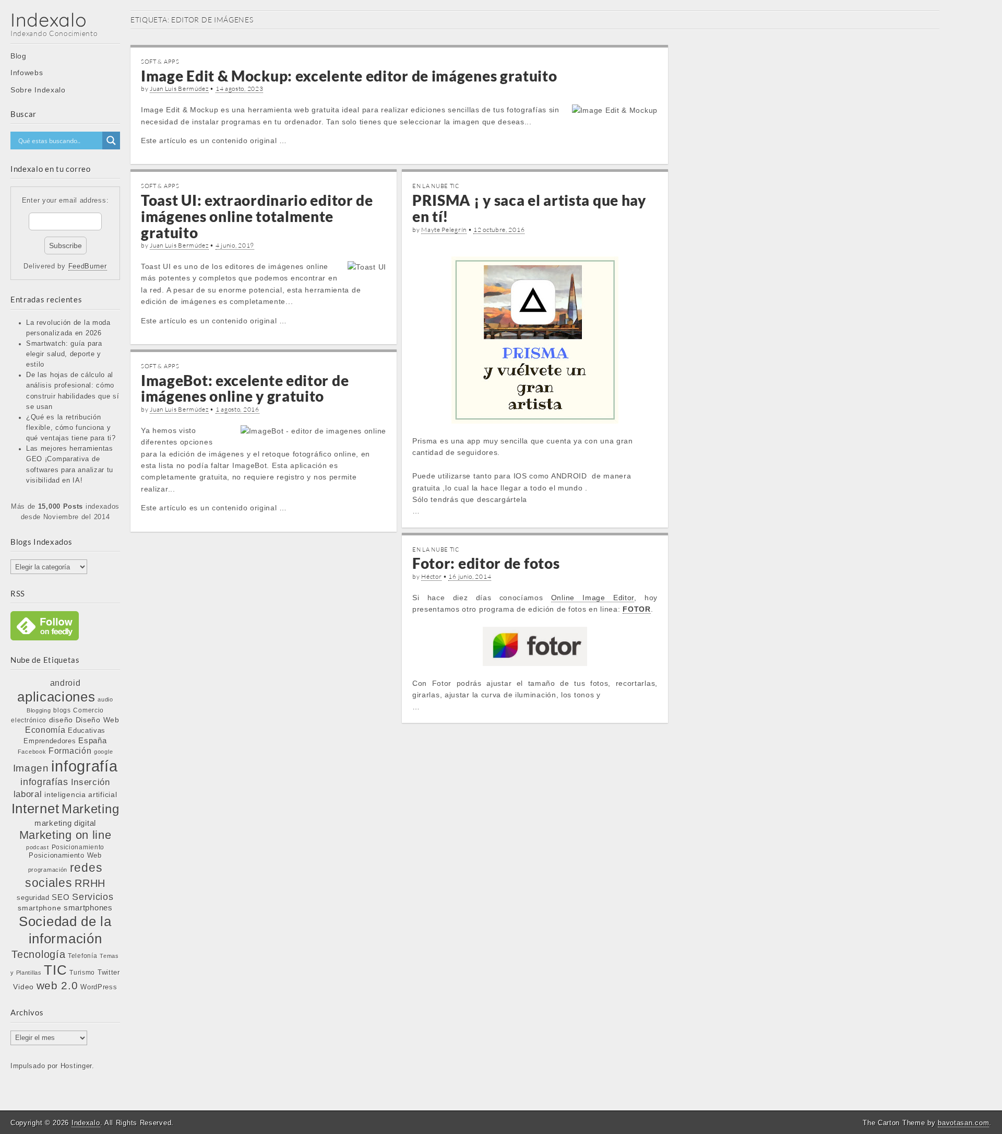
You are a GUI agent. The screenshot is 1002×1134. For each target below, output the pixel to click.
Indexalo (48, 19)
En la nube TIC (436, 186)
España (92, 740)
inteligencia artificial (80, 794)
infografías (44, 782)
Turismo (82, 972)
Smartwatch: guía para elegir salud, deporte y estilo (64, 354)
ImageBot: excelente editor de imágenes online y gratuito (245, 388)
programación (47, 870)
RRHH (90, 883)
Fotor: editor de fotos (485, 563)
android (65, 683)
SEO (60, 897)
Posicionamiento (78, 847)
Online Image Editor (592, 597)
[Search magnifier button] (111, 140)
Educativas (86, 730)
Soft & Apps (160, 61)
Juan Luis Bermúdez (179, 88)
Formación (70, 750)
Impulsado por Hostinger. (52, 1066)
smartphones (88, 908)
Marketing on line (65, 834)
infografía (84, 766)
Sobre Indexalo (38, 90)
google (103, 752)
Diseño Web (98, 720)
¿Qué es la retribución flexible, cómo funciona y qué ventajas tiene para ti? (71, 428)
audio (105, 699)
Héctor (431, 576)
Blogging (39, 710)
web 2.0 (57, 985)
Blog (18, 56)
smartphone (39, 908)
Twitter (109, 972)
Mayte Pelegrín (444, 229)
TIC (55, 970)
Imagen (31, 768)
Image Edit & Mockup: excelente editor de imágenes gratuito (349, 76)
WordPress (98, 987)
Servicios (92, 897)
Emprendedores (49, 741)
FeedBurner (87, 266)
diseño (61, 720)
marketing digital (65, 823)
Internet (35, 808)
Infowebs (26, 72)
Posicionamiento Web (65, 855)
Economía (45, 730)
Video (23, 987)
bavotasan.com (963, 1123)
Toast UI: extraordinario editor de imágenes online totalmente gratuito (257, 216)
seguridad (33, 898)
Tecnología (38, 954)
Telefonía (82, 956)
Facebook (32, 752)
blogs (62, 710)
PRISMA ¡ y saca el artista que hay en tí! (529, 208)
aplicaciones (56, 697)
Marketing (90, 809)
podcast (37, 847)
